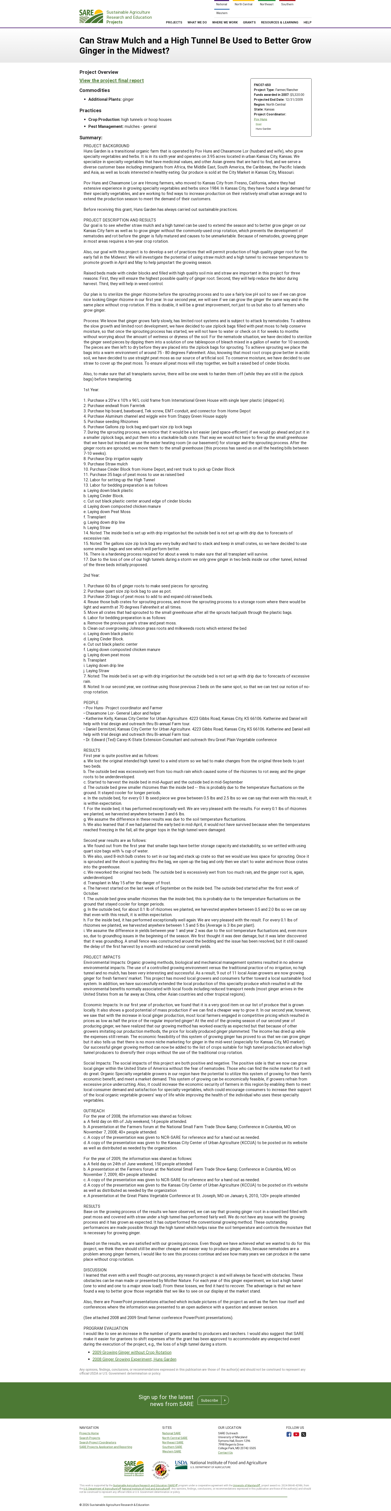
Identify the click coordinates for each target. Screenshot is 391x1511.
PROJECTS (174, 22)
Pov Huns (260, 119)
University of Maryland (245, 1485)
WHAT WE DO (197, 22)
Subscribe (209, 1400)
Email (258, 124)
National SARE (171, 1433)
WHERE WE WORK (225, 22)
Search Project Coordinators (97, 1442)
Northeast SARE (172, 1442)
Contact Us (225, 1453)
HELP (308, 22)
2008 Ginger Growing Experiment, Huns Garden (134, 1359)
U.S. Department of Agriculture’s (101, 1488)
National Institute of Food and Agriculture (145, 1488)
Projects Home (89, 1433)
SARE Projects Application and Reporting (105, 1447)
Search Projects (89, 1438)
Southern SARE (172, 1447)
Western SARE (171, 1451)
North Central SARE (175, 1438)
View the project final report (111, 80)
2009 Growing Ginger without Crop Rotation (131, 1352)
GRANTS (249, 22)
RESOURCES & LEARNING (279, 22)
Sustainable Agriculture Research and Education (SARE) (144, 1485)
